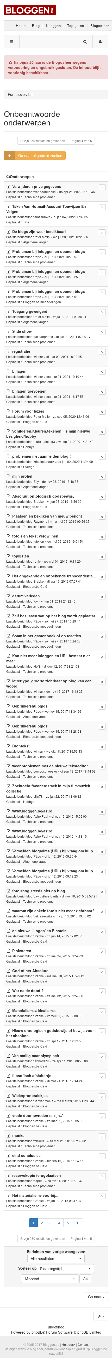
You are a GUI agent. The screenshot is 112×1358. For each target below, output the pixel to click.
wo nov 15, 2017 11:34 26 (63, 711)
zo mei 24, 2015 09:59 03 (65, 956)
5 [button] (68, 1222)
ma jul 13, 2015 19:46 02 (73, 916)
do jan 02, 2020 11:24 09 (75, 461)
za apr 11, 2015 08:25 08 (70, 1061)
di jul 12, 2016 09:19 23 (61, 876)
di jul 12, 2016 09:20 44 (61, 856)
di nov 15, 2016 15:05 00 (69, 816)
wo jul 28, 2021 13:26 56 (70, 237)
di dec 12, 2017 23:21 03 (61, 666)
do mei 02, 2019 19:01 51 (65, 541)
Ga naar (95, 1296)
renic (37, 561)
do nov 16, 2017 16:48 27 (64, 691)
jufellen (39, 541)
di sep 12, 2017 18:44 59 (78, 771)
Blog (36, 25)
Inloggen (53, 25)
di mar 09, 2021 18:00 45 (64, 356)
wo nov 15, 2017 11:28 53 (63, 731)
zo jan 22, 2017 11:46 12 (63, 796)
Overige (28, 466)
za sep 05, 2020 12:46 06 (71, 416)
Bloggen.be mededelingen (42, 302)
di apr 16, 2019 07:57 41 (64, 581)
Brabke (39, 501)
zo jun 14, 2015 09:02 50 (64, 936)
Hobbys (28, 446)
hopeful (39, 1180)
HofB (37, 666)
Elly (36, 481)
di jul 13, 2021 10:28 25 (61, 276)
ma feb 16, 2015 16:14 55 (65, 1160)
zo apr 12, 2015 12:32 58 (65, 1041)
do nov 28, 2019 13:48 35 (60, 481)
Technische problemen (39, 197)
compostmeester (45, 771)
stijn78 (38, 796)
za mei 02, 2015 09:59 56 (65, 996)
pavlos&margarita (46, 896)
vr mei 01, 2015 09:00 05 (64, 1016)
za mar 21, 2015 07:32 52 (68, 1140)
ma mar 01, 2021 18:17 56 (65, 396)
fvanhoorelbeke (45, 191)
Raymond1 (41, 521)
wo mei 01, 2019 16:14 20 (62, 561)
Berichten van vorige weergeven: (56, 1255)
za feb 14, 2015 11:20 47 (65, 1180)
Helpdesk (68, 1344)
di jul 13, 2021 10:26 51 (61, 296)
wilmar (38, 356)
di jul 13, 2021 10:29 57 (61, 256)
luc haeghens (43, 336)
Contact (83, 1344)
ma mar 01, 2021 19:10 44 (65, 376)
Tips (26, 222)
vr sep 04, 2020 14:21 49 (76, 441)
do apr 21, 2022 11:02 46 (77, 191)
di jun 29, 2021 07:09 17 (73, 336)
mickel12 (40, 1140)
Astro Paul (41, 816)
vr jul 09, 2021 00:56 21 (69, 316)
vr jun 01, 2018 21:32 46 (58, 601)
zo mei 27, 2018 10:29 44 (62, 621)
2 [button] (42, 1222)
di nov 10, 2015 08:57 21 (79, 896)
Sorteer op (40, 1268)
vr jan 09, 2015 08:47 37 (64, 1200)
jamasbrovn (42, 217)
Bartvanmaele (43, 1101)
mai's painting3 (44, 441)
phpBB (37, 1332)
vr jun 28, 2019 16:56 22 (64, 501)
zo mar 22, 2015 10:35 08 (65, 1121)
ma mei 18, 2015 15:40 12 (65, 976)
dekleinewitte (43, 916)
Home (21, 25)
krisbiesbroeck (44, 461)
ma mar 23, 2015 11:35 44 (75, 1101)
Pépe (37, 256)
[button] (77, 1222)
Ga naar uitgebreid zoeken (40, 155)
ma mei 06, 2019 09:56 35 (71, 521)
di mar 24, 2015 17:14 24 (65, 1081)
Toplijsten (75, 25)
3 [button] (50, 1222)
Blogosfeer (99, 25)
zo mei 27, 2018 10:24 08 (62, 641)
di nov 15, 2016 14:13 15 (69, 836)
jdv (36, 601)
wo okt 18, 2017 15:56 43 (64, 751)
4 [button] (59, 1222)
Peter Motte (42, 237)
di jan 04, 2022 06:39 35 (71, 217)
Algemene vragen (35, 242)
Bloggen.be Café (35, 421)
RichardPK (41, 1061)
